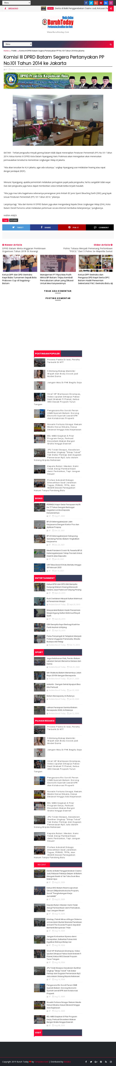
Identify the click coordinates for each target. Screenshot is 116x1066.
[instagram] (111, 3)
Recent (42, 864)
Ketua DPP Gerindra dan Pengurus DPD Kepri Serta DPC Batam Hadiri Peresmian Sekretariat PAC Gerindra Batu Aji (95, 279)
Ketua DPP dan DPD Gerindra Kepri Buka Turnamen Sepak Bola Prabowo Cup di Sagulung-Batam (19, 279)
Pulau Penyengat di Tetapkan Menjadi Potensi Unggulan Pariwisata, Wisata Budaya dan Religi (64, 639)
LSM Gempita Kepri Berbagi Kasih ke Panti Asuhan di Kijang (63, 626)
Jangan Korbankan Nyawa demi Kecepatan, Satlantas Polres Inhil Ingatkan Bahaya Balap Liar (62, 939)
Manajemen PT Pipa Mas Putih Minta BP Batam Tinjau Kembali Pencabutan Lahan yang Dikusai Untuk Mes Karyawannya (56, 279)
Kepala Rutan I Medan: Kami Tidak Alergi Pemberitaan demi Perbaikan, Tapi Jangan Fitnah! (63, 470)
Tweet (20, 227)
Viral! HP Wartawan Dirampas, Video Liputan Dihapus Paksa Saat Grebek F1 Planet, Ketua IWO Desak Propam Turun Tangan (57, 399)
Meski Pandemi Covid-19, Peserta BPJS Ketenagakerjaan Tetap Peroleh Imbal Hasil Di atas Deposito (64, 553)
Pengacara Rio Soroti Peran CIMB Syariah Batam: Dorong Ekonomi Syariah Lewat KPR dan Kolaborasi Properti (63, 414)
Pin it (76, 227)
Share (48, 227)
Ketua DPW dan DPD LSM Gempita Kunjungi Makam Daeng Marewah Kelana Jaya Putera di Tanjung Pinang (64, 587)
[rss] (106, 1062)
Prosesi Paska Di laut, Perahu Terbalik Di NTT (63, 360)
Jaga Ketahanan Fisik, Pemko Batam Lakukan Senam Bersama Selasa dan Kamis (64, 661)
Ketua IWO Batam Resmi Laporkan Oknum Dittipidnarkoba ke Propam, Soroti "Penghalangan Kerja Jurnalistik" (63, 892)
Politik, (38, 69)
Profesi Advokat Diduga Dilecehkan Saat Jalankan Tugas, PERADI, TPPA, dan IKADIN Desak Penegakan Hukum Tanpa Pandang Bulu (55, 485)
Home (6, 50)
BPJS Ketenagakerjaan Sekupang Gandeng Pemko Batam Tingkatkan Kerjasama (63, 539)
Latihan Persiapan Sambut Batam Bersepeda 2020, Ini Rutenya (62, 709)
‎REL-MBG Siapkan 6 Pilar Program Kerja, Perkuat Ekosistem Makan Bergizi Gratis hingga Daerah (61, 440)
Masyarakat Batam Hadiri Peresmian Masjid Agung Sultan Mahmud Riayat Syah (63, 613)
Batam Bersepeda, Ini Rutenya (60, 696)
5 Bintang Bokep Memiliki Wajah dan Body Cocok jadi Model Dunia (62, 374)
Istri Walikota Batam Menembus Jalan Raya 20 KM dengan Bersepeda (64, 674)
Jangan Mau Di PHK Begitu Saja (64, 382)
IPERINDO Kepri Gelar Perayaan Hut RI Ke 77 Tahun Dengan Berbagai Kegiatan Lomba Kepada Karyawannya (63, 508)
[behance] (106, 3)
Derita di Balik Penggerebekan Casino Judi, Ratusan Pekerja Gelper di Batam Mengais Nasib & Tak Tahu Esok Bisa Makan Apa (64, 875)
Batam (35, 8)
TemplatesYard (41, 1061)
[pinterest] (101, 3)
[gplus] (96, 3)
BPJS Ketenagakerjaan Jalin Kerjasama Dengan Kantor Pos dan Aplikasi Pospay (63, 524)
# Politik (13, 220)
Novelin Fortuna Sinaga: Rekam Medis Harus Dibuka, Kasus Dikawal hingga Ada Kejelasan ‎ (64, 427)
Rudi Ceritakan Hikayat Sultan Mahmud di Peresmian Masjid (64, 600)
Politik (14, 50)
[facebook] (86, 3)
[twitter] (91, 3)
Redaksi (67, 1061)
